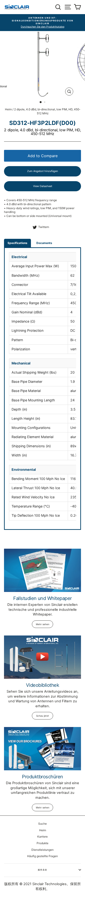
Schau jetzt (42, 715)
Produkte (42, 843)
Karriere (42, 836)
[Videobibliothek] (42, 657)
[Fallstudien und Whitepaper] (42, 570)
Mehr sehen (42, 624)
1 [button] (41, 102)
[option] (42, 22)
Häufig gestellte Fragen (42, 856)
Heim (8, 109)
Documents (44, 243)
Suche (42, 823)
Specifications (17, 243)
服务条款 (42, 869)
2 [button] (45, 102)
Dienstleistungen (42, 849)
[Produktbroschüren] (42, 748)
